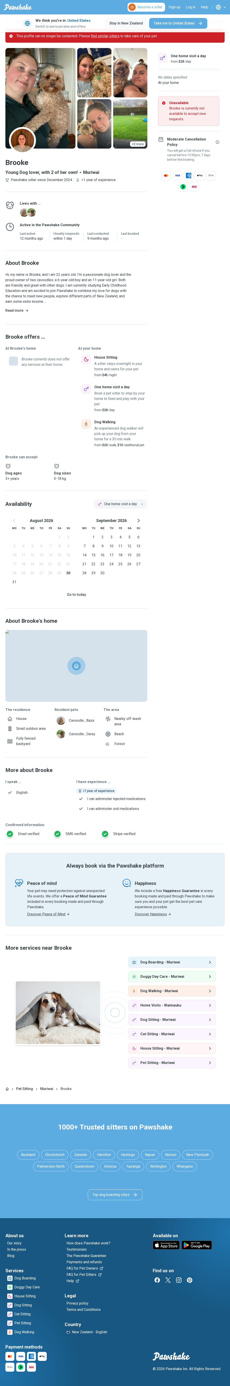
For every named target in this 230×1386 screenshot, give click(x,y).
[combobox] (120, 504)
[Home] (7, 1089)
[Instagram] (178, 1280)
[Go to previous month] (14, 520)
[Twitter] (168, 1280)
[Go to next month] (138, 520)
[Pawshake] (18, 7)
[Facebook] (157, 1280)
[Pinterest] (189, 1280)
